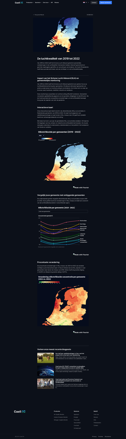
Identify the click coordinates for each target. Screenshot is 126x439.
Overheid (76, 425)
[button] (29, 2)
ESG (95, 420)
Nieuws (57, 2)
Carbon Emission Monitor (61, 417)
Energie (76, 417)
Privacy (94, 436)
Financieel (76, 420)
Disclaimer (108, 436)
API (52, 2)
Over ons (45, 2)
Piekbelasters (97, 422)
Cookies (100, 436)
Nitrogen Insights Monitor (61, 420)
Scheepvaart (77, 428)
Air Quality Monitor (59, 414)
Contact (96, 425)
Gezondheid (77, 422)
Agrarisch (76, 414)
